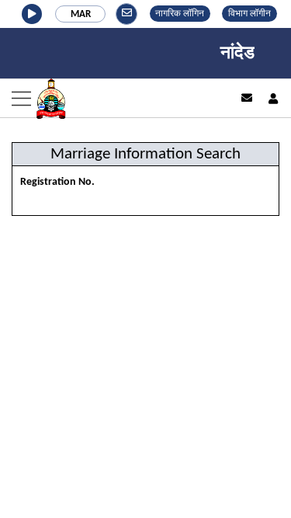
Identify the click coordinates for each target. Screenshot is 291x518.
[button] (32, 14)
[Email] (246, 97)
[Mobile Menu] (109, 98)
